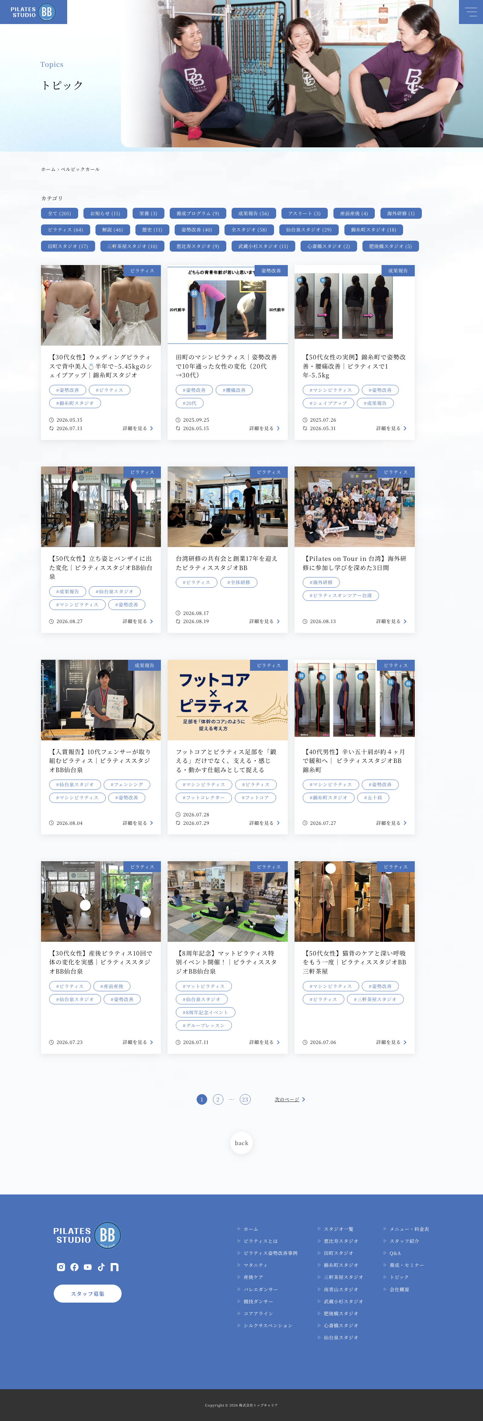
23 (245, 1099)
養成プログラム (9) (198, 213)
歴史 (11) (152, 229)
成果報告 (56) (253, 213)
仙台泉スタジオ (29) (309, 229)
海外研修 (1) (401, 213)
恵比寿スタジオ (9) (198, 246)
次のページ (287, 1099)
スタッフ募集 (88, 1293)
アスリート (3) (304, 213)
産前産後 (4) (354, 213)
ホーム (48, 169)
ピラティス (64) (65, 229)
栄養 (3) (148, 213)
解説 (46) (112, 229)
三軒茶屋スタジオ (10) (132, 246)
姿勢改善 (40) (197, 229)
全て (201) (59, 213)
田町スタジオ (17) (68, 246)
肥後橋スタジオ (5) (390, 246)
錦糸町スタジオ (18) (374, 229)
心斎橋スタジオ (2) (328, 246)
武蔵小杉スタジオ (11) (263, 246)
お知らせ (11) (105, 213)
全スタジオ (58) (249, 229)
